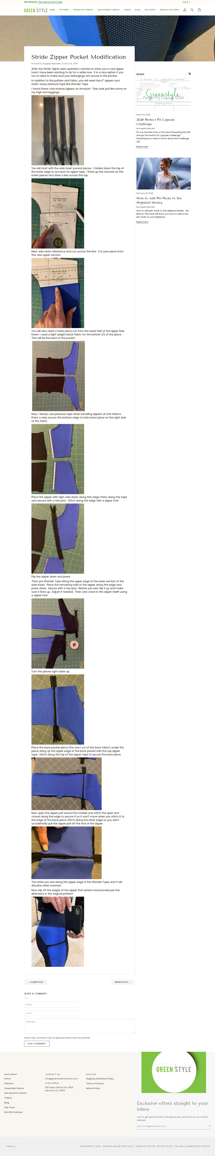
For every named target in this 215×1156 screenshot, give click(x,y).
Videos (8, 1097)
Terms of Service (95, 1083)
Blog (6, 1102)
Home (7, 1078)
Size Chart (9, 1107)
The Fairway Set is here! (50, 2)
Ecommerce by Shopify (198, 1146)
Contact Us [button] (52, 1074)
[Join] (208, 1126)
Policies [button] (91, 1074)
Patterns (8, 1083)
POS (176, 1146)
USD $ (185, 2)
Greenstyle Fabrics (14, 1088)
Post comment (37, 1043)
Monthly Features (13, 1112)
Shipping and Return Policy (100, 1078)
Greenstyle (88, 1146)
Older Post (36, 982)
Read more (142, 146)
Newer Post (123, 982)
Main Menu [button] (10, 1074)
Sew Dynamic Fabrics (15, 1093)
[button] (64, 9)
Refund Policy (93, 1088)
